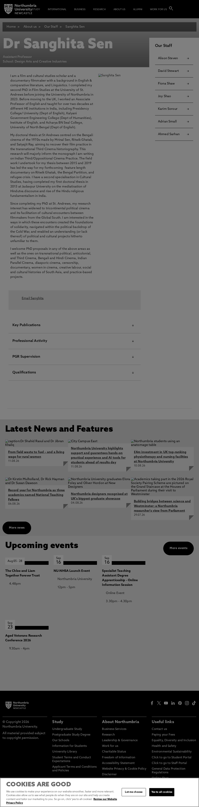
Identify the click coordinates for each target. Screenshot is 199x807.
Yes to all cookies (161, 792)
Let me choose (133, 792)
